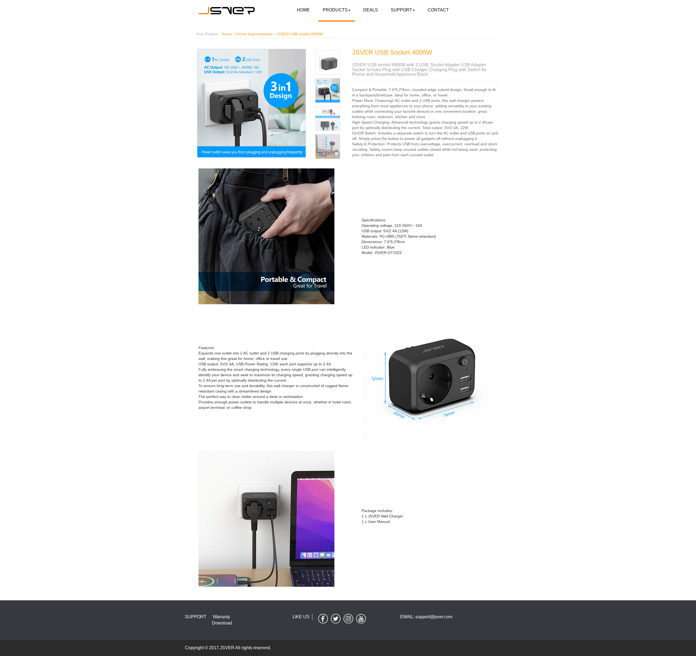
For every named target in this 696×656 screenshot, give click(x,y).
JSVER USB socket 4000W (300, 34)
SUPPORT (401, 10)
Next (354, 46)
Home (303, 10)
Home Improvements (254, 34)
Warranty (221, 616)
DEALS (370, 10)
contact (438, 10)
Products (335, 10)
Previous (187, 46)
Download (222, 623)
